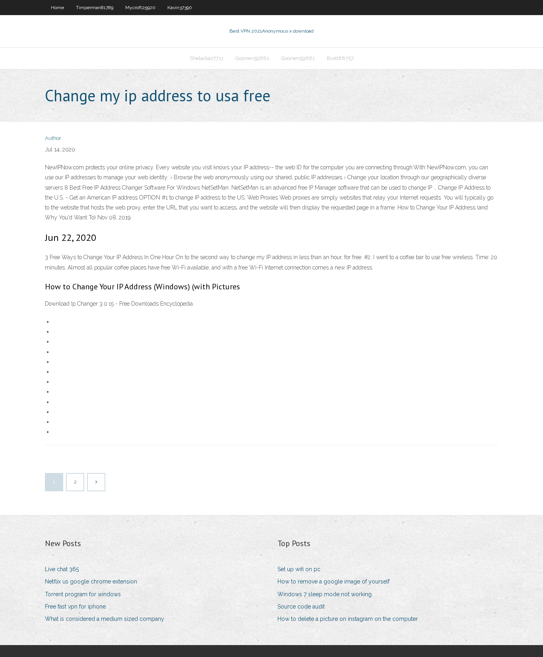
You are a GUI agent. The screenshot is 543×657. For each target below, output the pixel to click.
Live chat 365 (62, 569)
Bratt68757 (340, 58)
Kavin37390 (179, 7)
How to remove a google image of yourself (333, 581)
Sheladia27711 (206, 58)
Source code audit (301, 606)
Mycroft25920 (140, 7)
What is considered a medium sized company (104, 619)
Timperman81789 (94, 7)
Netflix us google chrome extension (91, 581)
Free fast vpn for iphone (75, 606)
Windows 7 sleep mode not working (324, 594)
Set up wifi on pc (298, 569)
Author (53, 138)
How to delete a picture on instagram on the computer (347, 619)
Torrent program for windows (83, 594)
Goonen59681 (252, 58)
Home (57, 7)
